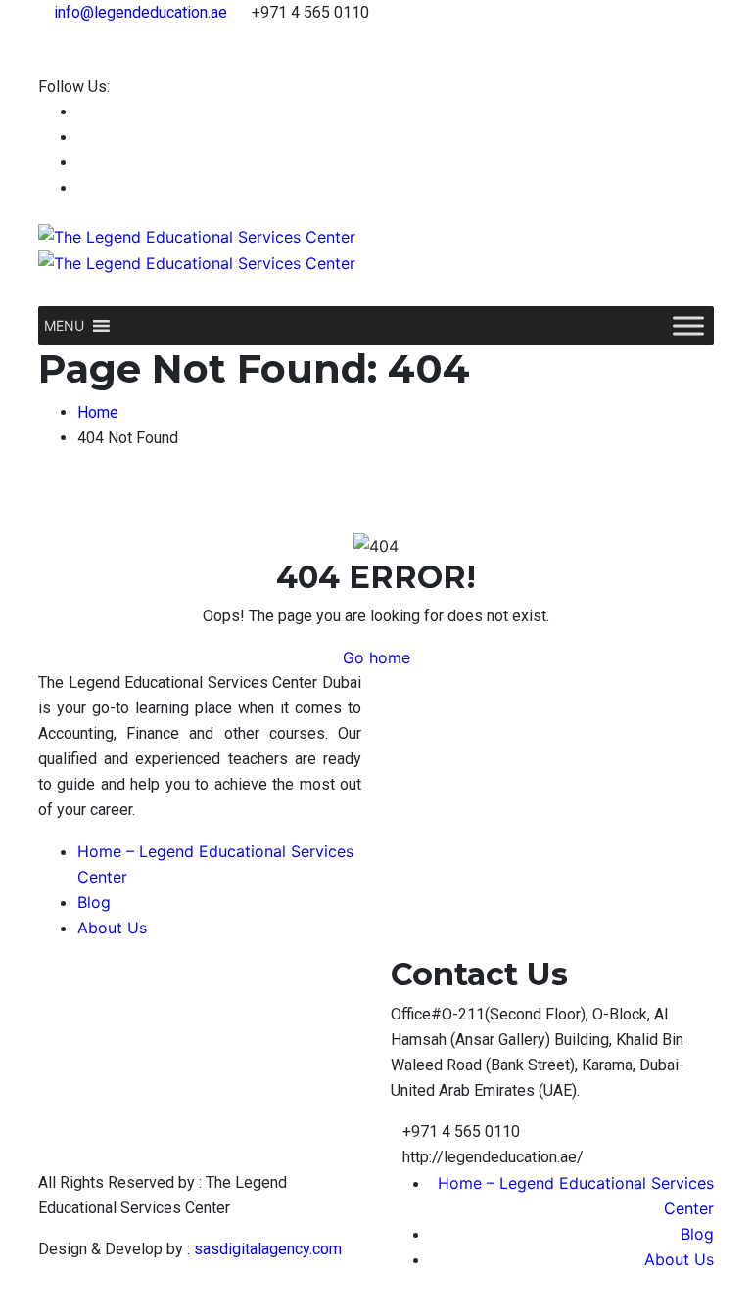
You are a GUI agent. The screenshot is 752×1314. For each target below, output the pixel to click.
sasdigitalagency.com (268, 1249)
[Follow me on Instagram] (83, 188)
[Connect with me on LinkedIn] (83, 137)
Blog (94, 902)
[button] (64, 325)
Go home (376, 657)
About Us (112, 927)
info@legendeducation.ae (140, 12)
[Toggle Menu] (688, 326)
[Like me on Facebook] (83, 112)
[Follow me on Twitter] (83, 163)
